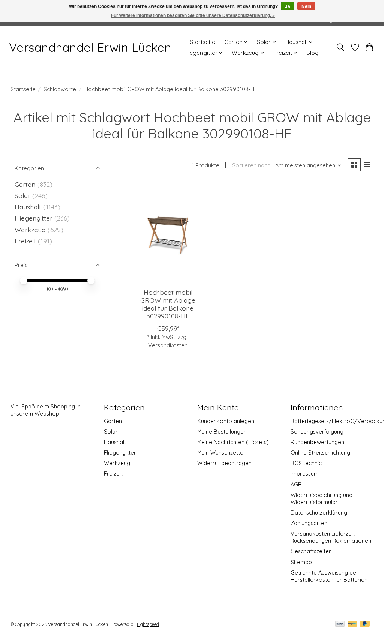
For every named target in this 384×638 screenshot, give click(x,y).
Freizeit (25, 241)
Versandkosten (168, 345)
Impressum (305, 473)
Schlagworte (60, 89)
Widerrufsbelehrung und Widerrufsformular (321, 498)
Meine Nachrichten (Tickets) (233, 442)
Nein (306, 6)
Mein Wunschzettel (220, 452)
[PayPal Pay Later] (365, 624)
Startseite (202, 41)
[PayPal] (352, 624)
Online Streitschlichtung (320, 452)
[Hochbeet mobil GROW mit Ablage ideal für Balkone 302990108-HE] (168, 233)
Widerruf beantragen (224, 463)
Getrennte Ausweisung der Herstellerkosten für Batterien (329, 576)
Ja (287, 6)
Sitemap (301, 562)
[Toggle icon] (340, 47)
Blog (312, 52)
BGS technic (306, 463)
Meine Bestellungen (222, 431)
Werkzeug (30, 229)
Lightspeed (148, 624)
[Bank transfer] (340, 624)
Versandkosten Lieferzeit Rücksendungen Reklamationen (331, 537)
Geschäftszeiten (311, 551)
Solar (22, 195)
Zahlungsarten (309, 523)
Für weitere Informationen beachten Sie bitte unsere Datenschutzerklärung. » (193, 15)
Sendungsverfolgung (317, 431)
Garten (25, 184)
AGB (296, 484)
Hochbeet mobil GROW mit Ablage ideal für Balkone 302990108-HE (167, 304)
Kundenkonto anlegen (225, 421)
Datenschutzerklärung (319, 512)
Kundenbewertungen (317, 442)
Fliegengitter (33, 218)
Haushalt (28, 207)
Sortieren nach (251, 165)
